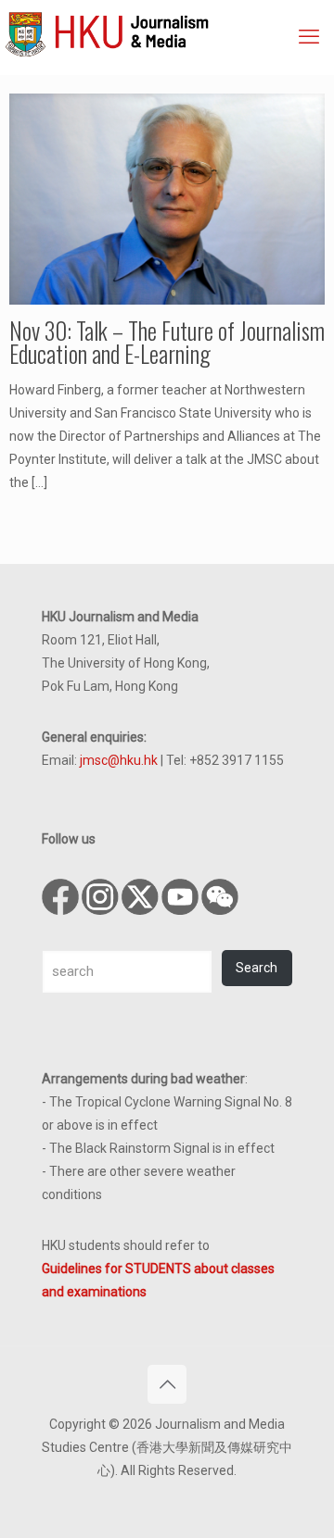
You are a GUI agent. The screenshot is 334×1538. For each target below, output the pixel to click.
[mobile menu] (309, 37)
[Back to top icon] (167, 1384)
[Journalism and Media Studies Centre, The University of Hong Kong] (169, 32)
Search (256, 967)
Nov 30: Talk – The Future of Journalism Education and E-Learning (167, 341)
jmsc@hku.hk (119, 760)
